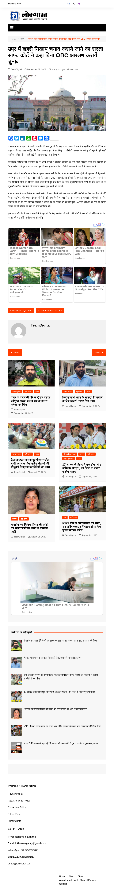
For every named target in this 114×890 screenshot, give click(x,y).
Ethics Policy (15, 814)
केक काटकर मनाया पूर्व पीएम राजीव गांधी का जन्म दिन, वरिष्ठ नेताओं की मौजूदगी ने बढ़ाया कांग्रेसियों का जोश (30, 463)
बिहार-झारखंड (68, 459)
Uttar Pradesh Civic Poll (51, 310)
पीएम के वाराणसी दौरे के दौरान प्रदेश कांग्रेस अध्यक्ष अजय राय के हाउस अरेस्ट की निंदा (30, 401)
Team (81, 876)
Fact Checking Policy (19, 800)
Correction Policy (17, 807)
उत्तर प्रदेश (56, 69)
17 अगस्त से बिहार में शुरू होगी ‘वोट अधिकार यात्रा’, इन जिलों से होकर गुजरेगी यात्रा (81, 468)
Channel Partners (88, 880)
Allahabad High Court (22, 310)
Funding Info (14, 821)
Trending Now (14, 3)
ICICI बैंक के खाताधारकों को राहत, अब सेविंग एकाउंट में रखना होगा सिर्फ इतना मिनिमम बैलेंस (82, 527)
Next (97, 352)
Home (62, 876)
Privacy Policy (15, 794)
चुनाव (63, 69)
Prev (16, 352)
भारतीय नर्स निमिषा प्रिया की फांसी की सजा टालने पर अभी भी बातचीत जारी (29, 528)
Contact (63, 884)
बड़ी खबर (70, 69)
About (72, 876)
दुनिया (14, 519)
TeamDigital (16, 69)
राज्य (77, 69)
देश (65, 517)
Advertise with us (67, 880)
